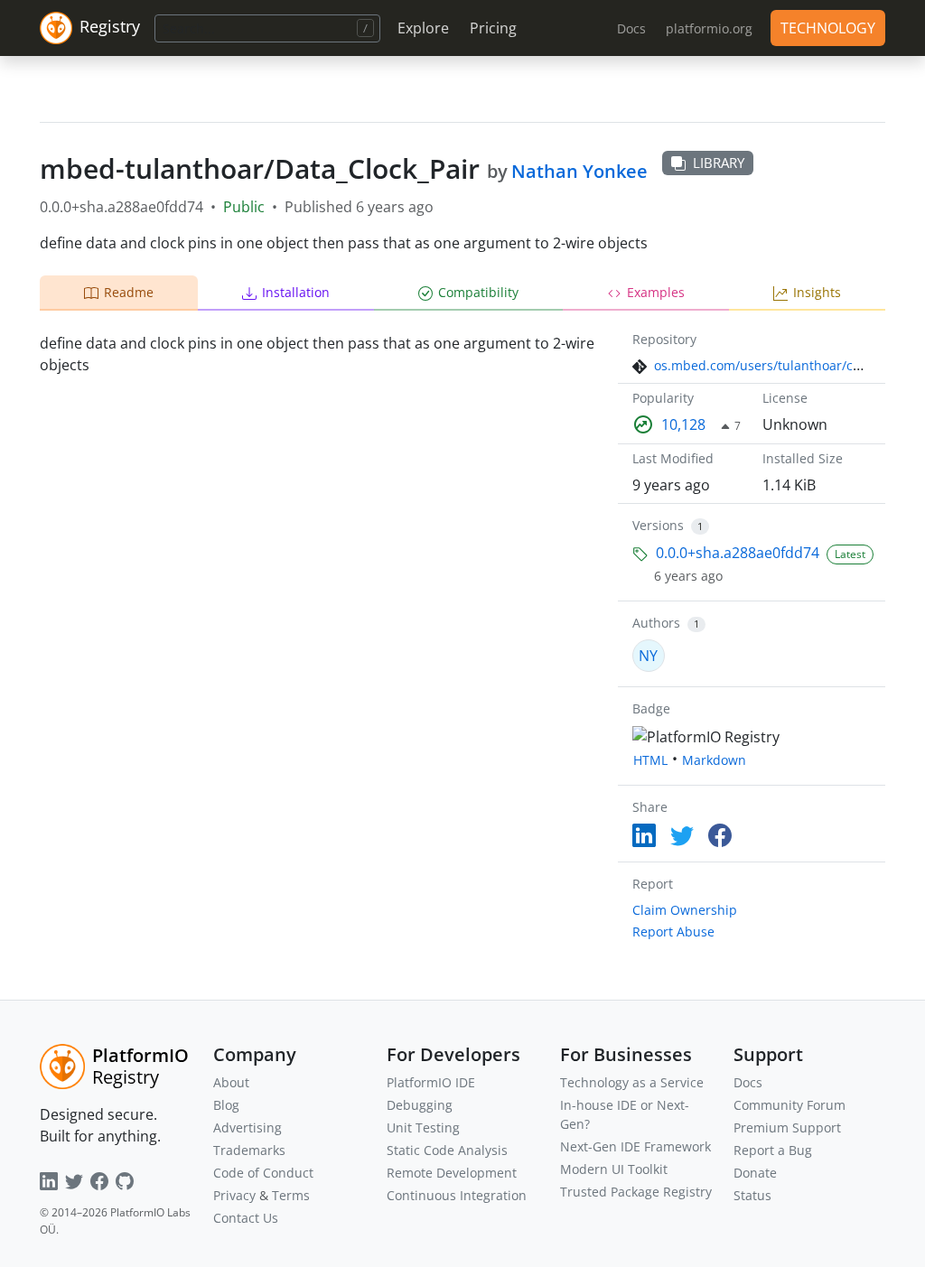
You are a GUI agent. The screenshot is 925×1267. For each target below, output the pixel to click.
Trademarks (249, 1150)
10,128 (683, 424)
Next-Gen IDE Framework (635, 1146)
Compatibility (478, 292)
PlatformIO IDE (431, 1082)
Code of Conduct (263, 1172)
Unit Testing (423, 1127)
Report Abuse (673, 931)
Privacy (234, 1195)
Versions (658, 525)
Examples (656, 292)
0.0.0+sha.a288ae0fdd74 (737, 553)
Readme (129, 292)
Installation (296, 292)
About (231, 1082)
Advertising (247, 1127)
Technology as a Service (632, 1082)
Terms (291, 1195)
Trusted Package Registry (636, 1191)
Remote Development (452, 1172)
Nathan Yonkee (579, 171)
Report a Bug (772, 1150)
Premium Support (787, 1127)
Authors (656, 622)
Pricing (493, 28)
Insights (817, 292)
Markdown (714, 760)
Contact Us (245, 1217)
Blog (226, 1104)
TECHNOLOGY (827, 28)
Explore (423, 28)
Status (752, 1195)
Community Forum (789, 1104)
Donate (755, 1172)
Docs (747, 1082)
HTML (650, 760)
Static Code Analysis (447, 1150)
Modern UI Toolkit (614, 1169)
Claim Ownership (684, 909)
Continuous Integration (457, 1195)
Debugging (420, 1104)
